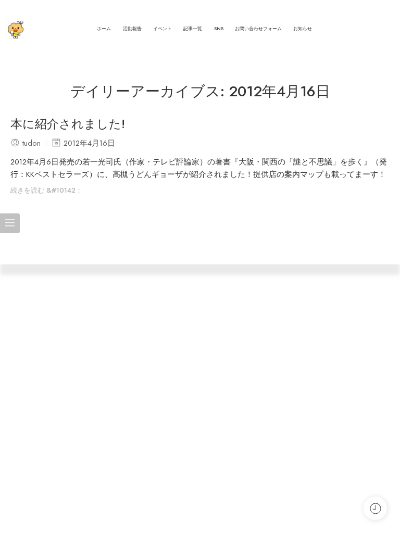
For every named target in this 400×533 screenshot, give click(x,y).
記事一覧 (192, 28)
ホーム (104, 28)
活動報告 (132, 28)
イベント (162, 28)
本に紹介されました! (67, 124)
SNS (218, 28)
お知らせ (302, 28)
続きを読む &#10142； (46, 190)
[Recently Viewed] (375, 508)
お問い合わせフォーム (258, 28)
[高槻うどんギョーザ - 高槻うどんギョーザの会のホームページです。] (15, 28)
